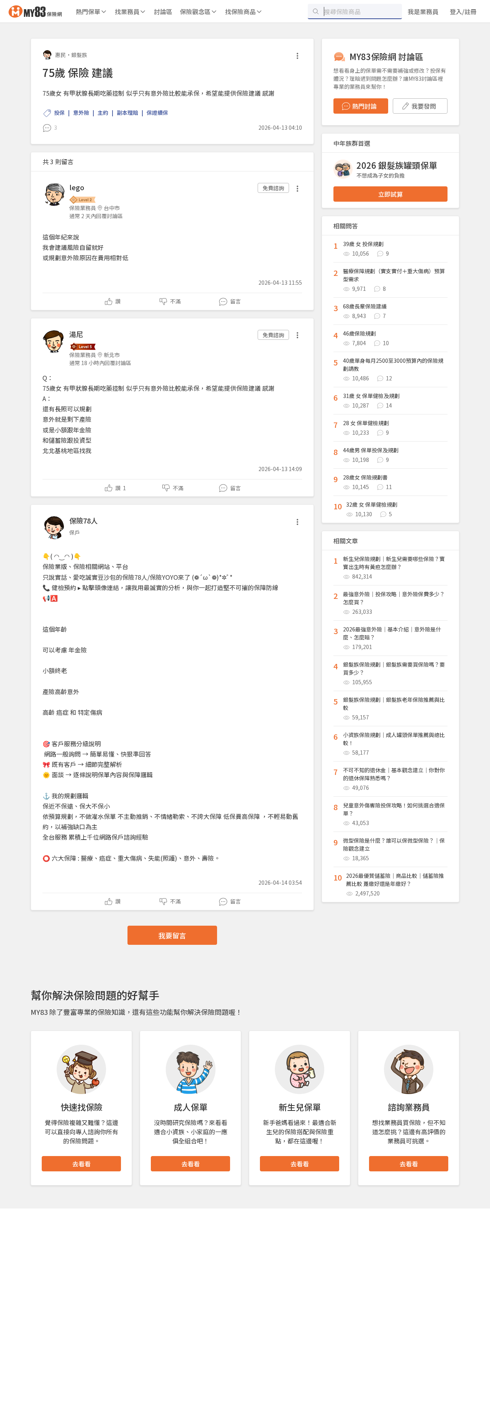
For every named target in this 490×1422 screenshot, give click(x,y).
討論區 (163, 11)
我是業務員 (423, 11)
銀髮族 (79, 55)
